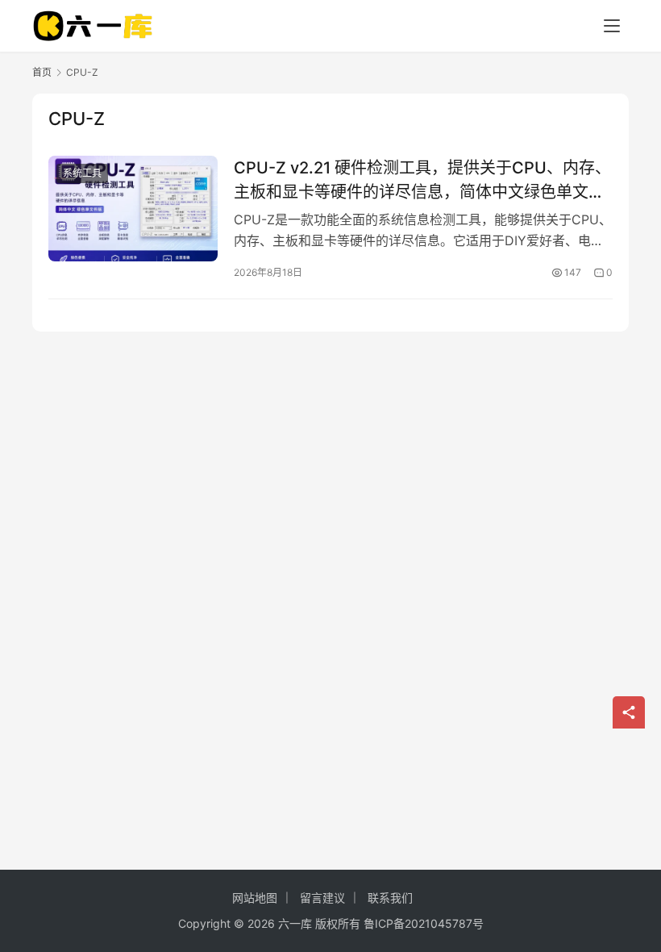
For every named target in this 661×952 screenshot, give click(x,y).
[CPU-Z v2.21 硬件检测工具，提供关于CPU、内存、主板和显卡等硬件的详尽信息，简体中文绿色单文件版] (133, 208)
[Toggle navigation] (612, 25)
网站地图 (254, 897)
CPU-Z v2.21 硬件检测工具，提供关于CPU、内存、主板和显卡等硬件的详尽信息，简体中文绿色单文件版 (422, 179)
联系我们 (390, 897)
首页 (42, 72)
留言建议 (322, 897)
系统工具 (82, 173)
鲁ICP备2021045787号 (424, 923)
